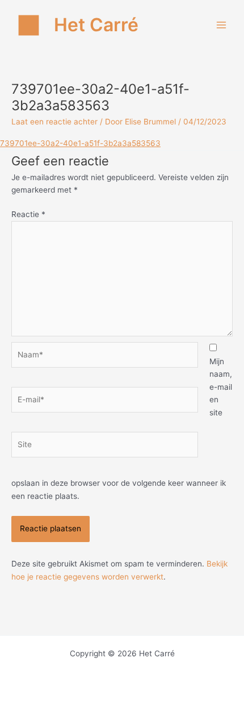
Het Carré (96, 25)
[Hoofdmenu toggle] (221, 25)
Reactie (28, 214)
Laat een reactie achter (54, 121)
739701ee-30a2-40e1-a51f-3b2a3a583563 (80, 143)
